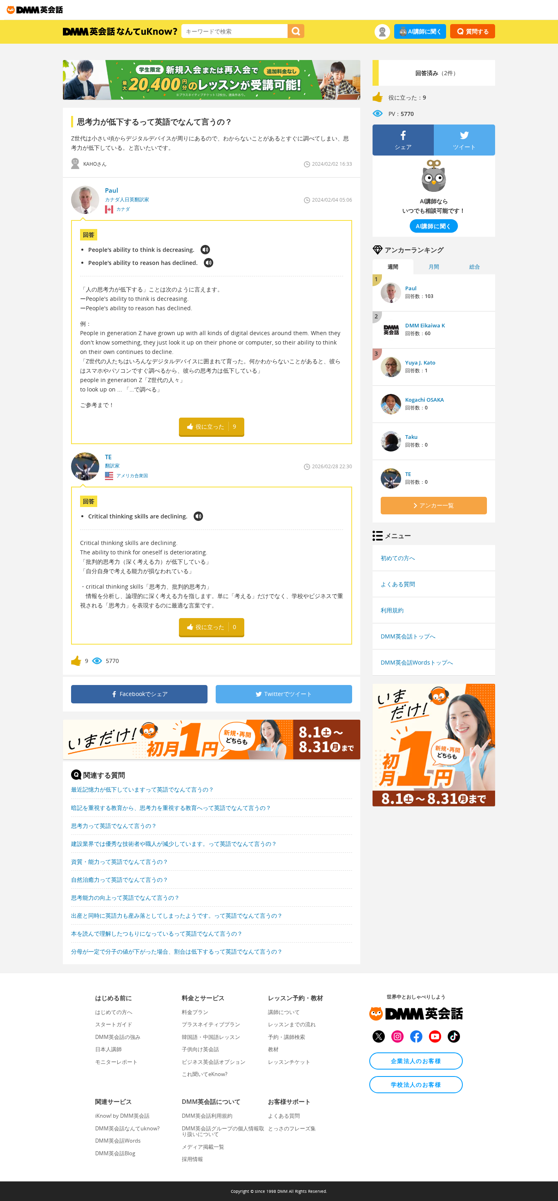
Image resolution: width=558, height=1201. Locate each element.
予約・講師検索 (286, 1037)
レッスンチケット (289, 1061)
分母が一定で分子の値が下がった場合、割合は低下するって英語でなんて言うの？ (177, 951)
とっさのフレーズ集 (292, 1128)
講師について (284, 1012)
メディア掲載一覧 (203, 1146)
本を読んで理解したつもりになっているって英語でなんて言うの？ (157, 933)
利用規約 (392, 610)
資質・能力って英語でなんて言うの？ (119, 861)
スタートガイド (113, 1024)
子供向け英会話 (200, 1049)
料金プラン (195, 1012)
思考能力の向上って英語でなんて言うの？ (125, 897)
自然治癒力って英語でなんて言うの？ (119, 879)
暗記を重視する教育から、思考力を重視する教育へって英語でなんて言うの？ (171, 808)
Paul (411, 288)
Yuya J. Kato (420, 362)
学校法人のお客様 (416, 1084)
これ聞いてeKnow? (205, 1074)
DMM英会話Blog (115, 1153)
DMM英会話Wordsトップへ (417, 662)
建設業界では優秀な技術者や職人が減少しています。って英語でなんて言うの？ (174, 843)
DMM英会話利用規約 (207, 1115)
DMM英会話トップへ (408, 636)
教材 (273, 1049)
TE (408, 474)
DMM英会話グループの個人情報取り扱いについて (223, 1131)
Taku (411, 436)
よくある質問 (398, 584)
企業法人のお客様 (416, 1061)
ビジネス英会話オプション (214, 1061)
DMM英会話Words (118, 1140)
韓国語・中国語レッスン (211, 1037)
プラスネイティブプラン (211, 1024)
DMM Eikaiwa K (425, 325)
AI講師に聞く (425, 31)
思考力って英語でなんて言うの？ (114, 826)
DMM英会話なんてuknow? (127, 1128)
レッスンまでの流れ (292, 1024)
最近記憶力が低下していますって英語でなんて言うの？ (142, 789)
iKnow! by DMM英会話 (122, 1115)
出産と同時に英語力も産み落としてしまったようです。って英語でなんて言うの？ (177, 915)
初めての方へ (398, 558)
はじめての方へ (113, 1012)
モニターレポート (116, 1061)
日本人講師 (108, 1049)
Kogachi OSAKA (424, 399)
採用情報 (192, 1159)
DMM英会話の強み (118, 1037)
